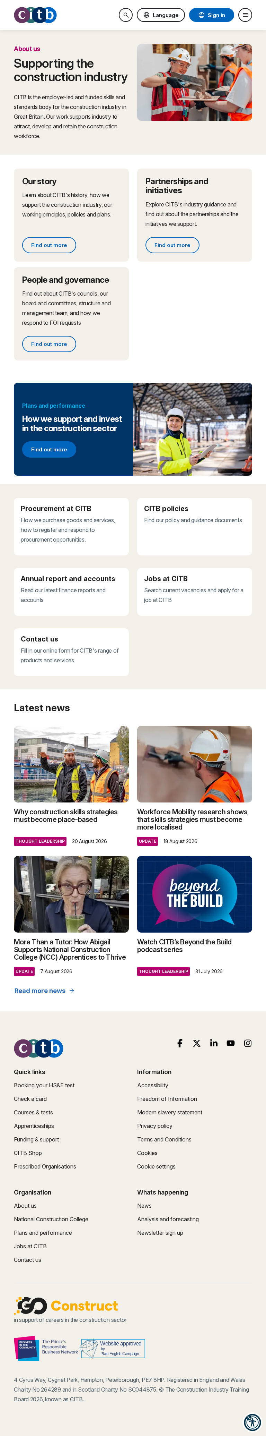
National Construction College (51, 1219)
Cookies (147, 1152)
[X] (197, 1043)
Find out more (53, 246)
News (144, 1205)
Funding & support (36, 1139)
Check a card (30, 1098)
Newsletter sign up (160, 1232)
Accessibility (152, 1085)
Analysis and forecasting (168, 1219)
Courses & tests (33, 1112)
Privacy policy (154, 1125)
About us (25, 1205)
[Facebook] (180, 1043)
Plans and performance (43, 1232)
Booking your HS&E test (44, 1085)
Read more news (45, 991)
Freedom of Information (167, 1098)
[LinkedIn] (214, 1043)
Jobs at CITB (30, 1246)
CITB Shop (28, 1152)
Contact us (27, 1259)
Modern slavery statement (169, 1112)
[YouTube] (231, 1043)
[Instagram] (247, 1043)
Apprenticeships (34, 1125)
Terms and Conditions (164, 1139)
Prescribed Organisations (45, 1166)
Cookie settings (156, 1166)
